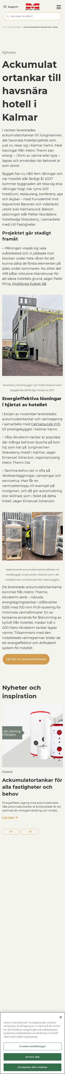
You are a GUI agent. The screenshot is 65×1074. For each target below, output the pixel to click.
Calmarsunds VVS (45, 424)
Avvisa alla (32, 1056)
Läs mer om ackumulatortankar (26, 659)
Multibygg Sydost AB (29, 284)
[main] (32, 1043)
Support (13, 6)
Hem (3, 27)
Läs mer (8, 817)
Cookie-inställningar (32, 1046)
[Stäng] (61, 1017)
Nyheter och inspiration (14, 27)
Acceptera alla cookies (32, 1067)
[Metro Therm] (32, 6)
